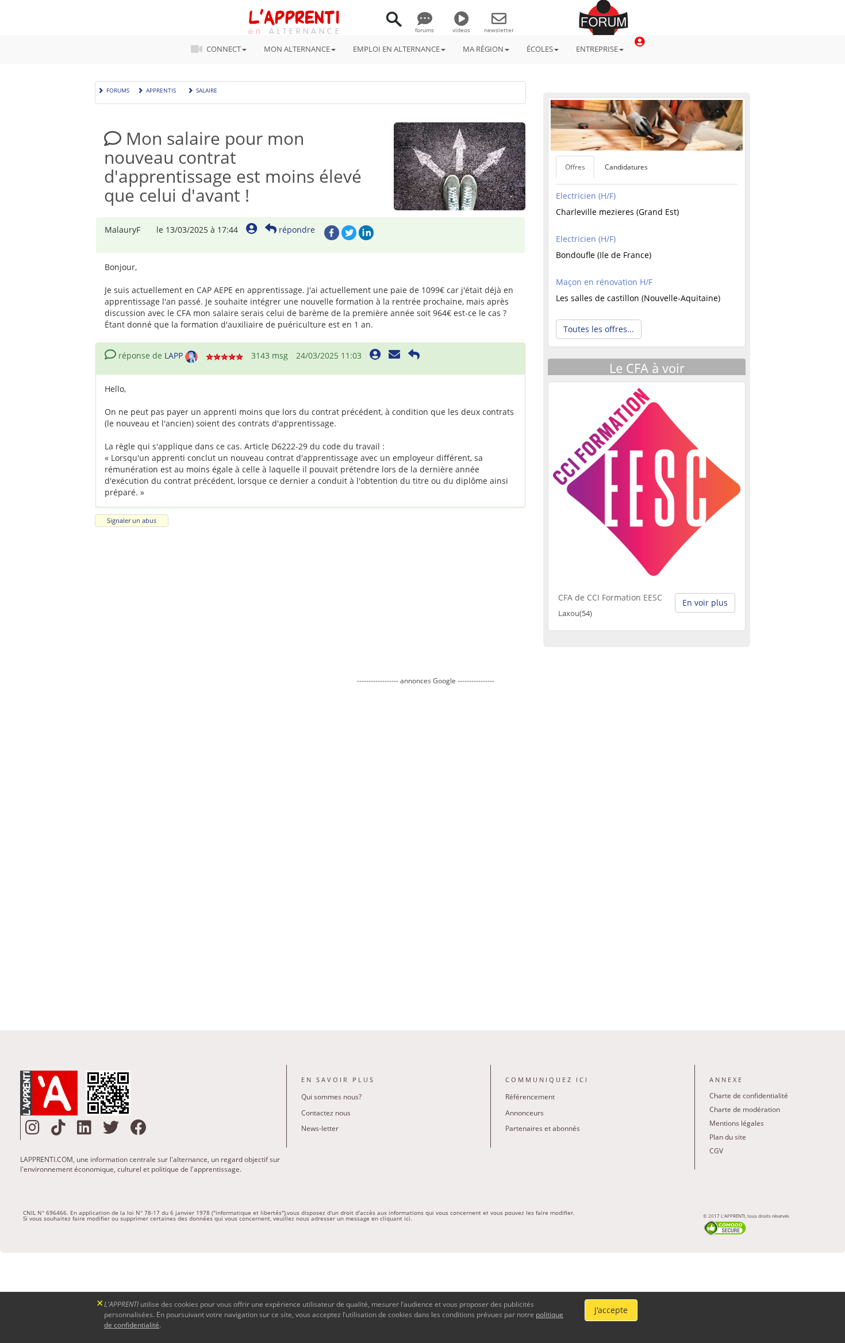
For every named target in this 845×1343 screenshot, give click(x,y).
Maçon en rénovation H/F (604, 281)
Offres (575, 167)
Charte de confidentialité (748, 1095)
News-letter (320, 1128)
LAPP (173, 355)
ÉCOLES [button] (540, 49)
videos (461, 30)
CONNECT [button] (223, 49)
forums (424, 30)
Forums (117, 89)
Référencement (530, 1097)
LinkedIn (366, 232)
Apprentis (161, 89)
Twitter (348, 232)
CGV (716, 1151)
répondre (295, 229)
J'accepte (611, 1309)
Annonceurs (524, 1113)
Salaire (206, 89)
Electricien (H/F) (586, 195)
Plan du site (727, 1137)
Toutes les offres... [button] (598, 329)
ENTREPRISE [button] (597, 49)
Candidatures (626, 167)
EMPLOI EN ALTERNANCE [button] (396, 49)
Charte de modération (744, 1109)
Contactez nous (326, 1113)
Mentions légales (736, 1123)
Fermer (100, 1302)
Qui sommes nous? (331, 1097)
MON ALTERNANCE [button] (297, 49)
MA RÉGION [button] (483, 49)
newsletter (499, 30)
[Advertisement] (425, 849)
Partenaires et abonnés (542, 1128)
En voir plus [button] (705, 602)
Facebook (331, 232)
